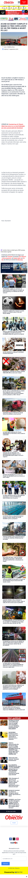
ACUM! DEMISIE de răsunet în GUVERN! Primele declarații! (13, 352)
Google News (17, 258)
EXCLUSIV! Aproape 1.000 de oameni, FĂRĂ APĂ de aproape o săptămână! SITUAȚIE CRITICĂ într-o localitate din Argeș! (13, 559)
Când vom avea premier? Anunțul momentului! (14, 759)
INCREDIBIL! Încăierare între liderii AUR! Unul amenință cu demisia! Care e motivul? (13, 736)
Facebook (10, 256)
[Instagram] (17, 839)
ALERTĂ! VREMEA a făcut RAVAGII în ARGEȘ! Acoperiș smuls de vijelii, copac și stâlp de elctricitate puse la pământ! (14, 601)
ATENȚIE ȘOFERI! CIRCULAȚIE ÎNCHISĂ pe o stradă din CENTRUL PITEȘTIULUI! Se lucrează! (14, 538)
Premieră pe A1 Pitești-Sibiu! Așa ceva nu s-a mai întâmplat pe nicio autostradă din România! (13, 126)
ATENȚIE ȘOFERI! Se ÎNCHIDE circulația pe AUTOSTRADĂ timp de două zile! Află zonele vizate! (14, 580)
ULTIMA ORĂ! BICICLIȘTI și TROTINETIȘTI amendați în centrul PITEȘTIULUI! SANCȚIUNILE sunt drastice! (14, 497)
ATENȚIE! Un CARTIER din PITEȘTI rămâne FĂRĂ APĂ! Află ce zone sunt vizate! (14, 372)
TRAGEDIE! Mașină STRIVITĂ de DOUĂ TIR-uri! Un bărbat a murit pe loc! (13, 413)
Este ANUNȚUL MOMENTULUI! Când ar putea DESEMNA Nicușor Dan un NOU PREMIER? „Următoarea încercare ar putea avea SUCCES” (14, 769)
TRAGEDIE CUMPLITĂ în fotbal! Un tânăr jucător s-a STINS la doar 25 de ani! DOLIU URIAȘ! (13, 312)
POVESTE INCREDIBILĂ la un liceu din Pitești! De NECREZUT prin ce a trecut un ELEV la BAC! (14, 476)
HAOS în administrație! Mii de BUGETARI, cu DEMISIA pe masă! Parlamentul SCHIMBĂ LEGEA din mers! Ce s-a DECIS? (14, 333)
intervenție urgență (6, 252)
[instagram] (23, 14)
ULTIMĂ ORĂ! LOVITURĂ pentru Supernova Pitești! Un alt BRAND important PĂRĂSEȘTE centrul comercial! (14, 708)
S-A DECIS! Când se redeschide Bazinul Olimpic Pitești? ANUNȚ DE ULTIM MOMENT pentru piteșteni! (13, 517)
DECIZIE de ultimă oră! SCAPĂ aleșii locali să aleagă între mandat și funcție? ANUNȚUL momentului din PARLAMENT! (14, 724)
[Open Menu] (19, 2)
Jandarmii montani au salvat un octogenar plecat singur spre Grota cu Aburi (14, 793)
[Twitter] (14, 839)
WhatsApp (20, 260)
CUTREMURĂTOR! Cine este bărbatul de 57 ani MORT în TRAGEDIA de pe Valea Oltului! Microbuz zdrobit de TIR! (13, 622)
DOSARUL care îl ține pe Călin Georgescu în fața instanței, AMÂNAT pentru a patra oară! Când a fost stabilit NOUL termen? (14, 804)
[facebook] (23, 11)
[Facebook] (10, 839)
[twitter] (26, 11)
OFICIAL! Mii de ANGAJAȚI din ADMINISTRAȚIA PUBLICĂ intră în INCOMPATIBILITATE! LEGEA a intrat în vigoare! (13, 454)
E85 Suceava (21, 250)
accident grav (14, 250)
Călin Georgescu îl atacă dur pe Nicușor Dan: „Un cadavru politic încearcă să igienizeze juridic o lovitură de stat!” (14, 782)
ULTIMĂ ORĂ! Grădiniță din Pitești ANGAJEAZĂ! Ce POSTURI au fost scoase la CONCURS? (14, 433)
